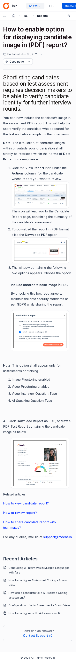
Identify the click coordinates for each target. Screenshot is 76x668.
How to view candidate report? (26, 503)
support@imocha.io (57, 537)
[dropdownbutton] (29, 61)
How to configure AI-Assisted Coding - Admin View (38, 583)
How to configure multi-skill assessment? (34, 613)
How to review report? (20, 513)
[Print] (69, 15)
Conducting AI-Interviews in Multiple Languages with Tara (39, 570)
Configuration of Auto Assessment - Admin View (39, 605)
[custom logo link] (6, 6)
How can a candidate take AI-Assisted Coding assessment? (38, 595)
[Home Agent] (14, 16)
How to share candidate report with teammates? (29, 525)
